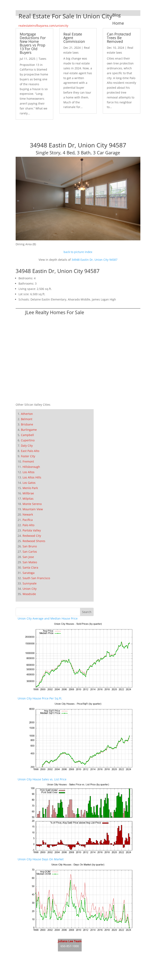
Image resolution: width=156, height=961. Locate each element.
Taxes (42, 59)
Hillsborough (31, 467)
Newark (28, 514)
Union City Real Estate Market (38, 955)
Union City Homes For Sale (35, 947)
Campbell (27, 435)
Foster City (28, 456)
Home (118, 23)
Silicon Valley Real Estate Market (104, 955)
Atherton (27, 414)
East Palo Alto (30, 451)
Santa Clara (30, 567)
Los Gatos (29, 483)
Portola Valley (32, 530)
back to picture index (78, 252)
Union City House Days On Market (41, 859)
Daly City (27, 445)
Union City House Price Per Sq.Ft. (40, 698)
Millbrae (28, 493)
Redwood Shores (34, 541)
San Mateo (30, 562)
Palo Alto (28, 525)
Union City (30, 589)
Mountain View (33, 509)
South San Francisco (36, 578)
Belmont (26, 419)
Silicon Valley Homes (112, 947)
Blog (116, 15)
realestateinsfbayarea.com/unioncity (43, 26)
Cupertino (28, 440)
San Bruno (30, 546)
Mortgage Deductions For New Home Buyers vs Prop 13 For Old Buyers (33, 43)
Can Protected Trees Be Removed (119, 38)
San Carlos (30, 551)
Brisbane (27, 424)
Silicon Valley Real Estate (109, 939)
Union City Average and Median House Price (48, 618)
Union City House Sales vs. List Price (42, 779)
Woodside (29, 594)
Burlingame (29, 430)
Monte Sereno (32, 504)
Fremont (28, 461)
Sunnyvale (30, 583)
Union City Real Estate (33, 939)
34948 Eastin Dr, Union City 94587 (94, 260)
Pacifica (28, 520)
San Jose (28, 557)
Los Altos (29, 472)
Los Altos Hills (32, 477)
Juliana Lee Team (70, 941)
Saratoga (29, 573)
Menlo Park (30, 488)
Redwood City (32, 536)
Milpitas (28, 498)
